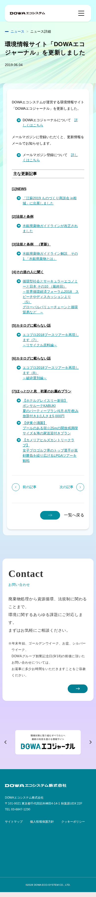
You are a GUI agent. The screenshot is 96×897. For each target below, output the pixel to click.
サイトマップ (14, 821)
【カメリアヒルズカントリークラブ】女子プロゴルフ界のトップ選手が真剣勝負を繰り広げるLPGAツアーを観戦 (50, 450)
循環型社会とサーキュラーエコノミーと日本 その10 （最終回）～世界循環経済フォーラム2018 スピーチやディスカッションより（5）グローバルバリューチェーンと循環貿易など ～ (51, 296)
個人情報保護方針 (42, 821)
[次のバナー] (90, 742)
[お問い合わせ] (78, 688)
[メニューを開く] (81, 13)
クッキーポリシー (73, 821)
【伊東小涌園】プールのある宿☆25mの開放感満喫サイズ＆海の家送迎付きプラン (50, 428)
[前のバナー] (5, 742)
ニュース (17, 31)
